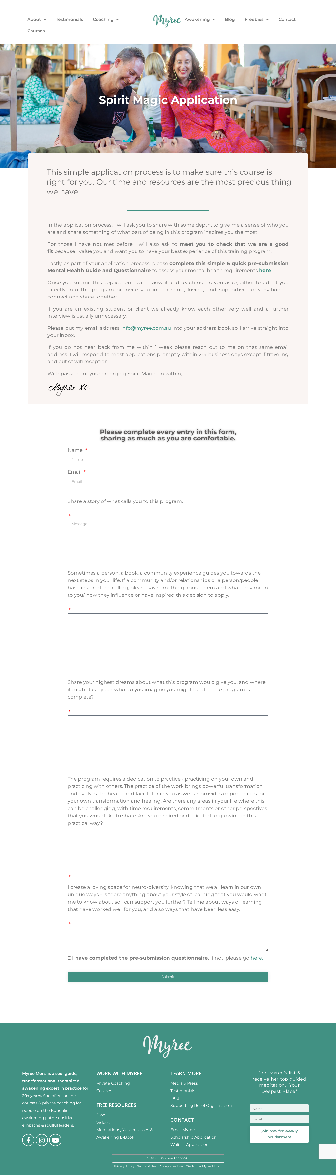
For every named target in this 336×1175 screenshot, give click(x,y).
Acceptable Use (171, 1166)
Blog (230, 19)
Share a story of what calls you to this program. (125, 501)
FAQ (174, 1098)
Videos (103, 1122)
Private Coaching (113, 1083)
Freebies (254, 19)
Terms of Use (147, 1166)
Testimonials (69, 19)
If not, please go (167, 958)
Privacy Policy (124, 1166)
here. (257, 958)
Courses (36, 30)
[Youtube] (55, 1140)
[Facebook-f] (28, 1140)
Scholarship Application (193, 1137)
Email (75, 472)
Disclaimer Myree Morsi (203, 1166)
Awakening (197, 19)
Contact (287, 19)
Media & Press (184, 1083)
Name (76, 450)
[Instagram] (42, 1140)
